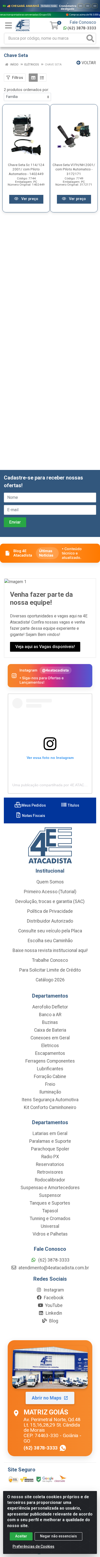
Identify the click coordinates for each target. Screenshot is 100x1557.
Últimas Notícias (46, 553)
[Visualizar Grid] (33, 77)
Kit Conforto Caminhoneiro (50, 1107)
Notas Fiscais (33, 816)
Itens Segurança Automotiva (50, 1099)
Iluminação (50, 1092)
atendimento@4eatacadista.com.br (53, 1267)
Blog (53, 1320)
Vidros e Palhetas (50, 1234)
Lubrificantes (50, 1068)
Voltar (88, 62)
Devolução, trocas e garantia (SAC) (50, 901)
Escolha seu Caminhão (50, 940)
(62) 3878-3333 (81, 28)
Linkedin (53, 1313)
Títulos (73, 805)
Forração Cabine (50, 1076)
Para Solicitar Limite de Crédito (50, 970)
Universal (50, 1226)
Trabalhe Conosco (50, 960)
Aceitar (21, 1536)
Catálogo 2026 (50, 979)
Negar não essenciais (58, 1536)
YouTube (53, 1305)
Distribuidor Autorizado (50, 921)
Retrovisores (50, 1172)
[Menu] (8, 25)
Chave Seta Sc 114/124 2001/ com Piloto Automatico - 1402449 (26, 169)
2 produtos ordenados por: (26, 89)
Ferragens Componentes (50, 1061)
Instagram (53, 1290)
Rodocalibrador (50, 1179)
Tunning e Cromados (50, 1218)
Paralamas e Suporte (50, 1141)
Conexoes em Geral (50, 1037)
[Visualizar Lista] (41, 77)
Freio (50, 1084)
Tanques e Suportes (50, 1203)
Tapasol (50, 1210)
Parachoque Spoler (50, 1149)
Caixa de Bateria (50, 1030)
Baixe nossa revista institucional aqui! (50, 950)
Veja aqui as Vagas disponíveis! (45, 646)
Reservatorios (50, 1164)
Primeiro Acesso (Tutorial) (50, 891)
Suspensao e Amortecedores (50, 1187)
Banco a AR (50, 1014)
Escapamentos (50, 1053)
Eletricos (50, 1045)
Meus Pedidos (33, 805)
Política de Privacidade (50, 911)
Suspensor (50, 1195)
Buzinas (50, 1022)
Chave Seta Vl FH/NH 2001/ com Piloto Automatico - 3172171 (74, 169)
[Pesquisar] (90, 38)
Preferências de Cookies (33, 1546)
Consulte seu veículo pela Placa (50, 930)
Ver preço (29, 199)
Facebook (53, 1297)
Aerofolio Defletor (50, 1006)
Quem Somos (50, 881)
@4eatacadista (55, 670)
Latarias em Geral (50, 1133)
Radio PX (50, 1156)
